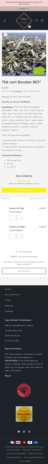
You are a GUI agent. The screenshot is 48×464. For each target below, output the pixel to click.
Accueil (8, 289)
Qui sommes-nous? (12, 294)
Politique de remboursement (32, 450)
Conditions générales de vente (34, 457)
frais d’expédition (31, 262)
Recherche (9, 305)
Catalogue (9, 311)
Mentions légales (25, 461)
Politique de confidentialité (16, 453)
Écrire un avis (24, 190)
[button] (5, 20)
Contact (8, 300)
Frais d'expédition (16, 91)
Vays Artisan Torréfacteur (19, 447)
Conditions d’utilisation (35, 453)
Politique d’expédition (14, 457)
